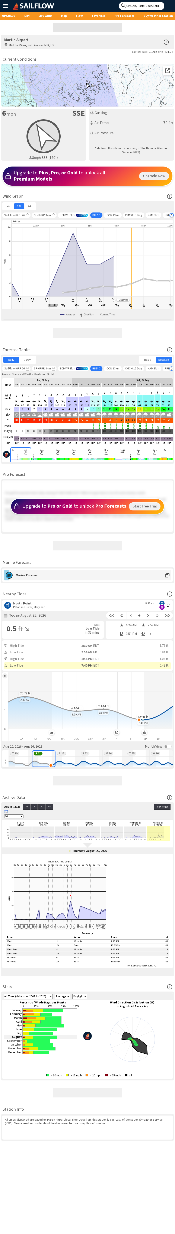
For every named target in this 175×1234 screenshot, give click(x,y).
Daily (11, 360)
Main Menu (5, 6)
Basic (147, 360)
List (27, 16)
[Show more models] (171, 215)
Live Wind (45, 16)
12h (19, 206)
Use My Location (168, 5)
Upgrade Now (154, 176)
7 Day (27, 360)
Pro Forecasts (124, 16)
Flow (79, 16)
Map (64, 16)
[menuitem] (8, 206)
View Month (162, 806)
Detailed (163, 360)
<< (26, 806)
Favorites (98, 16)
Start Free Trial (145, 506)
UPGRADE (8, 16)
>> (49, 806)
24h (30, 206)
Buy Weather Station (158, 16)
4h (8, 206)
